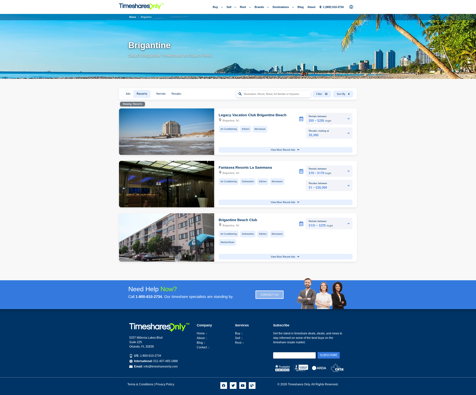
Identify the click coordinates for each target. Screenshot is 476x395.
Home (201, 333)
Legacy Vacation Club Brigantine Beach (253, 115)
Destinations (281, 7)
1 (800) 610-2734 (333, 7)
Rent (243, 7)
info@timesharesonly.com (161, 366)
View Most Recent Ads (283, 149)
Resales (176, 94)
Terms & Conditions (140, 384)
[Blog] (252, 385)
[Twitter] (233, 385)
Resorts (142, 94)
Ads (128, 94)
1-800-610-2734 (150, 355)
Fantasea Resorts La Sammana (245, 167)
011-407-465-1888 (165, 361)
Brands (259, 7)
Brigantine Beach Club (238, 220)
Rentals (161, 94)
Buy (215, 7)
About (311, 7)
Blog (301, 7)
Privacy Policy (165, 384)
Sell (228, 7)
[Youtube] (242, 385)
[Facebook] (223, 385)
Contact (202, 347)
